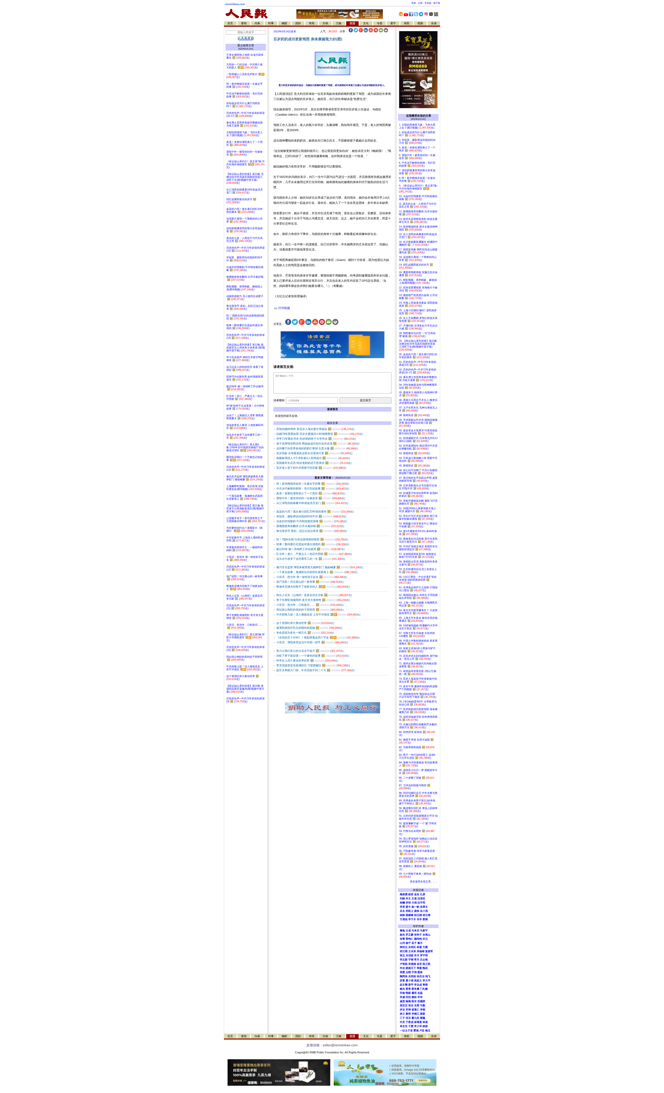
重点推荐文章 (245, 45)
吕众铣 (424, 959)
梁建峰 (409, 915)
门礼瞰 (424, 988)
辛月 (416, 955)
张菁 (402, 938)
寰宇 (393, 23)
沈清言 (421, 898)
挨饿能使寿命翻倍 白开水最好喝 (310, 526)
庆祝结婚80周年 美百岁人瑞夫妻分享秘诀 (315, 429)
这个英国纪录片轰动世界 (305, 623)
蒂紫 (419, 968)
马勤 (422, 1005)
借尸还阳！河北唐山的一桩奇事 (310, 581)
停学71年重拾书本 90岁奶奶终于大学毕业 (316, 438)
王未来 (412, 951)
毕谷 (402, 968)
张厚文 (424, 906)
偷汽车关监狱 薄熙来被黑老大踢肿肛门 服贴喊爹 (319, 567)
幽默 (284, 23)
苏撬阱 (421, 1001)
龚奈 (416, 911)
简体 (413, 3)
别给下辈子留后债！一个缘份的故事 (312, 655)
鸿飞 (427, 976)
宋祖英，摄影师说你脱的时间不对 (311, 516)
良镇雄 (412, 964)
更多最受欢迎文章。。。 (424, 881)
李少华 (418, 1026)
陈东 (414, 1001)
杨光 (402, 934)
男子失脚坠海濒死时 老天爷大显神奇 (313, 599)
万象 (339, 23)
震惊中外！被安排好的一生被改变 (310, 498)
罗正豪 (409, 934)
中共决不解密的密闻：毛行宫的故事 (312, 488)
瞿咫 (414, 993)
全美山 (426, 934)
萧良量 (415, 988)
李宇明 (424, 955)
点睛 (408, 972)
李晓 (422, 1009)
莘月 (416, 959)
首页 (230, 23)
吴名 (402, 911)
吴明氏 (412, 947)
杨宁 (408, 943)
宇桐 (410, 959)
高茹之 (418, 980)
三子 (402, 1018)
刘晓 (402, 898)
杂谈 (434, 23)
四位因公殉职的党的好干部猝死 (310, 609)
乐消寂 (409, 955)
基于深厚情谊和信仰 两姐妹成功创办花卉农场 (317, 443)
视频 (420, 23)
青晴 (425, 984)
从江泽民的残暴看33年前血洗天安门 (312, 503)
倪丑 (408, 1018)
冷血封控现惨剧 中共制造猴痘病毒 (311, 521)
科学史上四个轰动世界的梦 (307, 660)
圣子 (414, 943)
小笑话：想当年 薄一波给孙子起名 (311, 576)
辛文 (408, 898)
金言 (419, 964)
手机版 (428, 3)
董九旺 (415, 1018)
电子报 (436, 3)
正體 (420, 3)
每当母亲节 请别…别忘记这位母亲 (311, 530)
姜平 (410, 984)
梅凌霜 (404, 894)
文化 (366, 23)
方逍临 (404, 919)
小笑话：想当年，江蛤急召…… (310, 604)
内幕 (257, 23)
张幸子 (418, 934)
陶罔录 (404, 976)
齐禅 (408, 1009)
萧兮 (408, 906)
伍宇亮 (421, 902)
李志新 (404, 959)
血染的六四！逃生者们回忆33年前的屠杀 (315, 511)
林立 (402, 1013)
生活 (352, 23)
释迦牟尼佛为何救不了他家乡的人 (313, 586)
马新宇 (424, 930)
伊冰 (402, 1009)
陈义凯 (426, 964)
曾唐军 (429, 951)
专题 (379, 23)
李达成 (418, 984)
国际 (298, 23)
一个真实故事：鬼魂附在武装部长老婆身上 (316, 572)
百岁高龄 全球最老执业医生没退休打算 (314, 453)
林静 (402, 915)
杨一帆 (415, 906)
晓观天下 (411, 968)
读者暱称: (279, 400)
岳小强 (424, 911)
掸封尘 (404, 947)
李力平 (426, 980)
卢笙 (422, 1030)
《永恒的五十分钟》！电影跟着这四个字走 (318, 637)
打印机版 (284, 308)
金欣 (416, 894)
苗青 (402, 980)
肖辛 (419, 919)
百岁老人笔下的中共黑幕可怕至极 (311, 467)
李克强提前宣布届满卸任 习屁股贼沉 (313, 665)
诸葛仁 (415, 1009)
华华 (420, 997)
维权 (406, 23)
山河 (402, 943)
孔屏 (422, 894)
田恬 (408, 997)
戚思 (402, 1001)
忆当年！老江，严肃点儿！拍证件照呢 (314, 553)
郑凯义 (409, 911)
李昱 (402, 906)
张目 (410, 1005)
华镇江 (415, 1013)
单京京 (404, 1026)
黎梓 (408, 1013)
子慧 (410, 1026)
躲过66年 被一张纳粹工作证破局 (310, 549)
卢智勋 (404, 964)
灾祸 (325, 23)
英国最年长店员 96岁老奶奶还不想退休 (314, 462)
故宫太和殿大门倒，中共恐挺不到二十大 (315, 670)
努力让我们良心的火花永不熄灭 (310, 650)
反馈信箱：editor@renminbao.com (332, 1045)
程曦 (402, 902)
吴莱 (416, 1005)
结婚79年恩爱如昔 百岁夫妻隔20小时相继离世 (319, 433)
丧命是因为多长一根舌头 (305, 632)
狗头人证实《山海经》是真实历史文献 (314, 595)
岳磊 (420, 993)
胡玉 (402, 955)
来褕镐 (421, 951)
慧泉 (420, 972)
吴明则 (412, 976)
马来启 (415, 930)
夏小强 (409, 980)
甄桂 (425, 968)
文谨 (414, 898)
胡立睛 (404, 951)
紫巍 (422, 1018)
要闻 (244, 23)
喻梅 (408, 1001)
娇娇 (425, 1026)
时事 (271, 23)
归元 (425, 938)
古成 (408, 930)
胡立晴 (426, 915)
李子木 (412, 919)
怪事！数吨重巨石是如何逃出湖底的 (312, 544)
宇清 (414, 972)
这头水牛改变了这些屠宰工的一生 (310, 558)
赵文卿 (404, 984)
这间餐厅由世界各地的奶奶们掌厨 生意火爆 (317, 448)
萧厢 (425, 919)
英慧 (402, 972)
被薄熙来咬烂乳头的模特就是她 (309, 627)
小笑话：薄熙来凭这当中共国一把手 (312, 642)
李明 (408, 902)
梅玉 (427, 1030)
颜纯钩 (418, 938)
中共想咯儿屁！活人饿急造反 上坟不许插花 (318, 614)
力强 (414, 902)
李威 (402, 997)
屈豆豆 (404, 1005)
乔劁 (402, 993)
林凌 (425, 1022)
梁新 (422, 1013)
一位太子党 (406, 1030)
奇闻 (311, 23)
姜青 (408, 988)
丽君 (410, 894)
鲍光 (402, 988)
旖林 (414, 997)
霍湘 (416, 1030)
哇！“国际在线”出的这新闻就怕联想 (312, 539)
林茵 (419, 947)
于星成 (409, 1022)
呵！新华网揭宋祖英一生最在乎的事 (312, 483)
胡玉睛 (418, 915)
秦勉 (402, 930)
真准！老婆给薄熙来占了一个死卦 (310, 493)
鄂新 (408, 993)
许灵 (402, 1022)
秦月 (420, 943)
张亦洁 (421, 976)
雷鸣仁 (409, 938)
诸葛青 (418, 1022)
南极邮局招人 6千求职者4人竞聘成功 (313, 458)
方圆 (425, 947)
